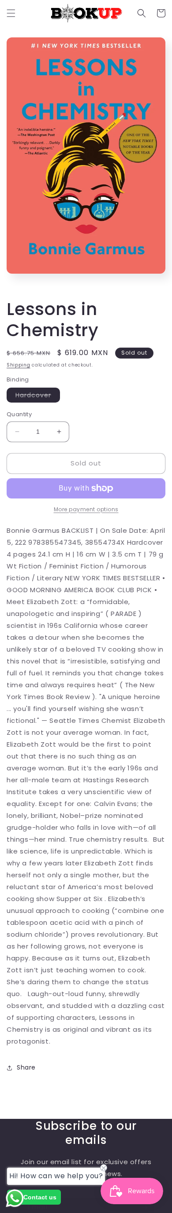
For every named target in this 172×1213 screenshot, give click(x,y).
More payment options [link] (86, 509)
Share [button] (26, 1067)
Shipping (18, 365)
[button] (11, 13)
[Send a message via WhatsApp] (14, 1198)
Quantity (19, 414)
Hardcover (37, 396)
